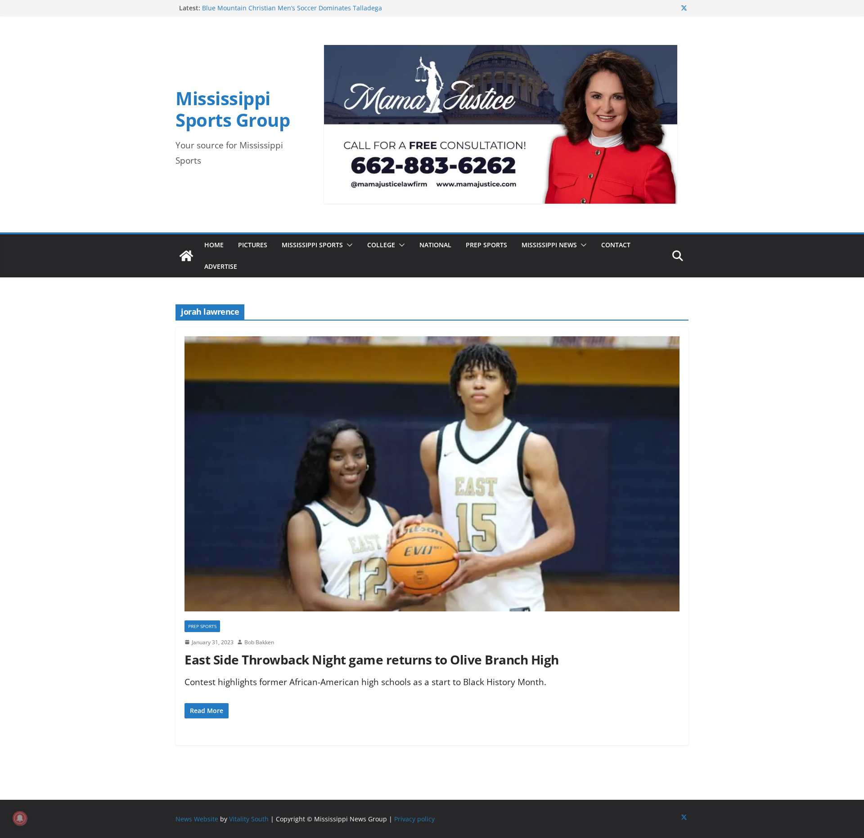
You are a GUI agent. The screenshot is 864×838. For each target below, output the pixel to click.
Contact (615, 245)
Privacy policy (414, 819)
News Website (197, 819)
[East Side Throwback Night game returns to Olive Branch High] (432, 478)
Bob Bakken (259, 642)
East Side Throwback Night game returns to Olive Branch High (371, 659)
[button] (348, 245)
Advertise (220, 266)
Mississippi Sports (312, 245)
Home (214, 245)
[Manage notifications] (20, 818)
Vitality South (249, 819)
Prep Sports (486, 245)
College (381, 245)
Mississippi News (549, 245)
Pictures (252, 245)
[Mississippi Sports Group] (186, 256)
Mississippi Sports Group (233, 109)
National (435, 245)
